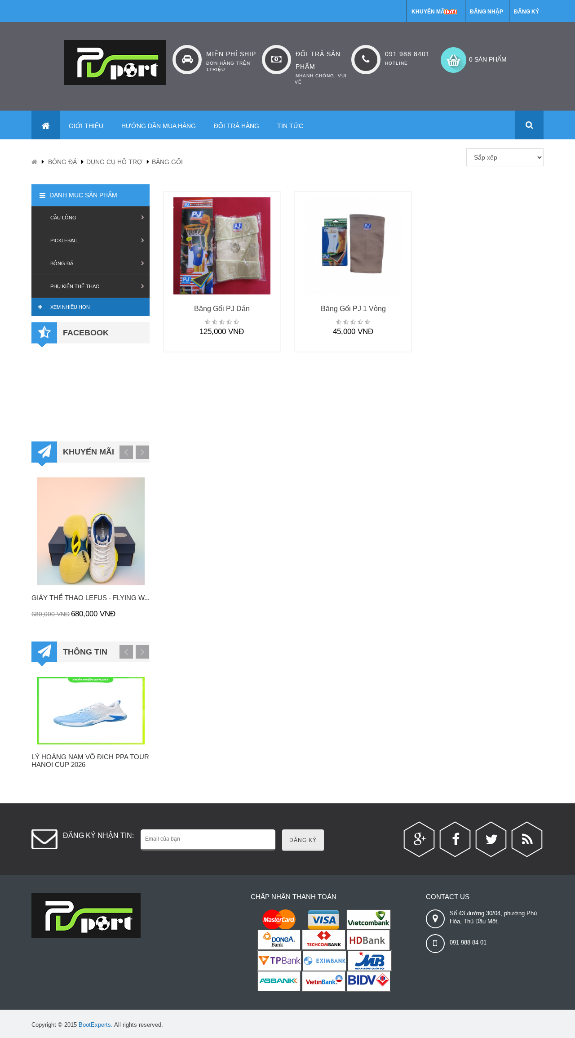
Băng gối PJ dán (222, 308)
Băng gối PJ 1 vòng (353, 308)
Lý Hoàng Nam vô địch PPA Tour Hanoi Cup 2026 (90, 760)
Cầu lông (63, 217)
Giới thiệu (86, 125)
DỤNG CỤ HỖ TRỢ (114, 161)
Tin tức (290, 125)
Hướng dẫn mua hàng (158, 125)
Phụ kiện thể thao (75, 286)
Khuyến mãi (428, 12)
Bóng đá (62, 161)
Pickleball (64, 240)
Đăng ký (526, 12)
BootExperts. (96, 1024)
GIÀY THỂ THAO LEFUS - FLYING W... (90, 597)
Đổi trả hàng (236, 125)
